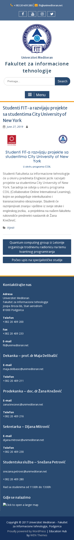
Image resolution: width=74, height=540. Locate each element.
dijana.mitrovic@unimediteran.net (23, 440)
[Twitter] (51, 14)
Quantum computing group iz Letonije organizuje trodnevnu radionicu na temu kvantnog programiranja (37, 247)
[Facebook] (23, 14)
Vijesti (10, 227)
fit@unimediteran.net (51, 5)
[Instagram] (42, 14)
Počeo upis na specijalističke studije (37, 260)
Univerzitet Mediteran (37, 57)
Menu (41, 95)
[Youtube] (32, 14)
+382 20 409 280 (23, 5)
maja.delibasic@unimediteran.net (23, 369)
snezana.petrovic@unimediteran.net (25, 471)
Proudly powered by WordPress (26, 531)
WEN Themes (38, 535)
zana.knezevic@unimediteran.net (23, 404)
